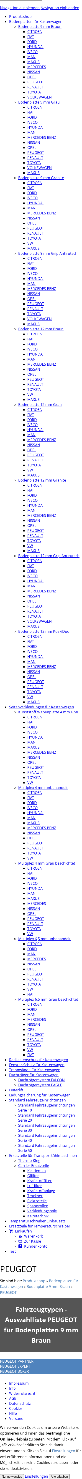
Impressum (19, 1383)
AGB (12, 1398)
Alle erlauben (59, 1476)
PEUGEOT (8, 1292)
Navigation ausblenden (20, 7)
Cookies (16, 1408)
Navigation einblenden (60, 7)
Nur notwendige (12, 1476)
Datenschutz (20, 1403)
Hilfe (13, 1413)
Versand (16, 1418)
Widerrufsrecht (22, 1393)
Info (12, 1388)
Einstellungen (63, 1450)
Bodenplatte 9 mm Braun (48, 1286)
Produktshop (34, 1280)
